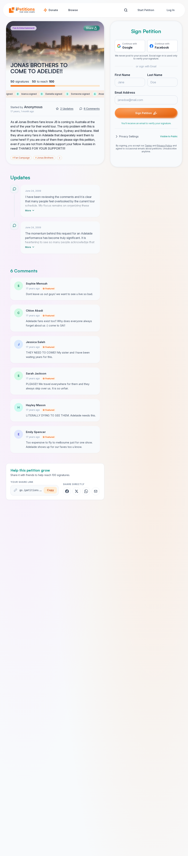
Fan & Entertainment (23, 28)
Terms (148, 145)
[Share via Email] (96, 491)
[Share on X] (77, 491)
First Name (122, 75)
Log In (171, 10)
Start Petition (146, 10)
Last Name (154, 75)
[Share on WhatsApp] (86, 491)
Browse (73, 10)
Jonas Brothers (44, 157)
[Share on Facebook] (67, 491)
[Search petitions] (125, 10)
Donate (53, 10)
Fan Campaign (21, 157)
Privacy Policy (164, 145)
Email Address (125, 92)
